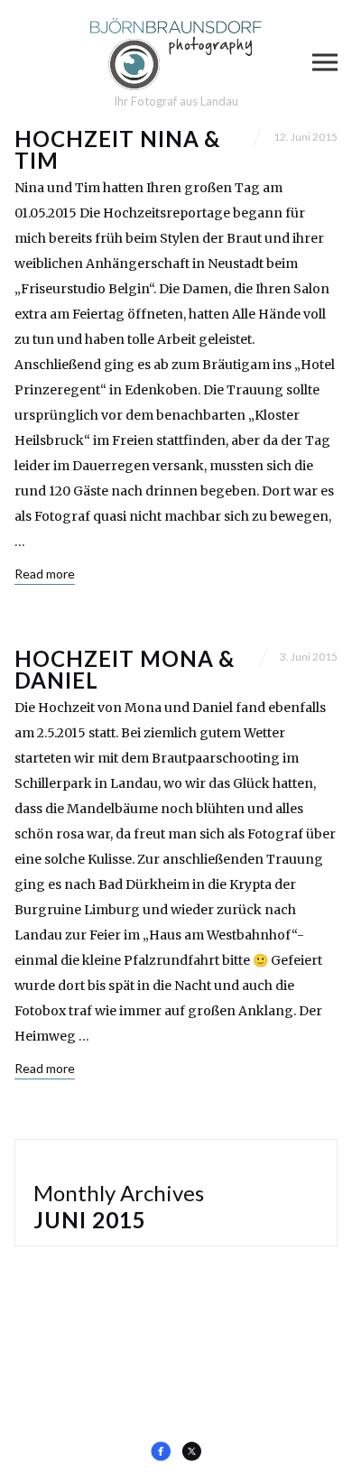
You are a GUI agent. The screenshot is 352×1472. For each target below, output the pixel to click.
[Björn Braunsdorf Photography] (176, 54)
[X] (191, 1451)
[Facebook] (161, 1451)
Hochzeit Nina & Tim (117, 149)
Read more (44, 573)
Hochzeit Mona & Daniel (124, 669)
